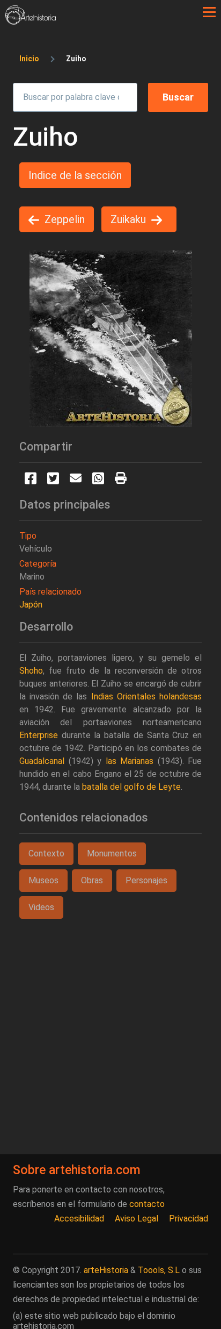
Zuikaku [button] (128, 219)
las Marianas (130, 761)
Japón (30, 604)
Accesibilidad (79, 1218)
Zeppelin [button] (65, 219)
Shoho (31, 671)
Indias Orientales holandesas (146, 696)
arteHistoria (106, 1270)
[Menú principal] (209, 12)
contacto (147, 1204)
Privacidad (188, 1218)
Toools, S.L (159, 1270)
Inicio (29, 58)
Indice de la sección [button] (75, 175)
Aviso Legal (136, 1218)
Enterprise (38, 735)
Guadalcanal (41, 761)
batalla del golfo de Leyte (131, 787)
